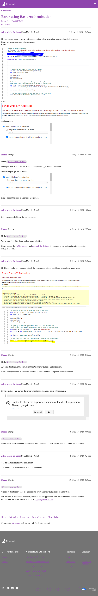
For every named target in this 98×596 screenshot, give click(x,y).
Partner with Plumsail (86, 563)
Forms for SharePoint (35, 566)
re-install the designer (40, 246)
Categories (13, 517)
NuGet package (22, 246)
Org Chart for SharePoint (36, 571)
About (84, 557)
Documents (6, 557)
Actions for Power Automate (37, 562)
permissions (5, 24)
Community (6, 10)
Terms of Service (38, 517)
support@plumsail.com (44, 499)
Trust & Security (38, 589)
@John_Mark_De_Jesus (16, 162)
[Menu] (95, 4)
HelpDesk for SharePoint (36, 557)
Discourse (16, 523)
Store (89, 4)
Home (3, 517)
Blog (68, 557)
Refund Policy (67, 589)
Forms (5, 562)
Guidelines (24, 517)
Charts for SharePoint (35, 576)
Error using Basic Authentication (26, 17)
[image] (45, 73)
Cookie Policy (58, 589)
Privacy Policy (53, 517)
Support (69, 566)
